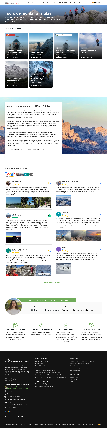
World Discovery (23, 417)
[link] (65, 308)
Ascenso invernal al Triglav (42, 368)
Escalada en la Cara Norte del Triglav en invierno (47, 372)
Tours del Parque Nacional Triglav (44, 386)
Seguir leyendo (10, 229)
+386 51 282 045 (35, 310)
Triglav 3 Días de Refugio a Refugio (44, 365)
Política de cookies (82, 424)
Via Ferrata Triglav (75, 370)
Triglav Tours (15, 424)
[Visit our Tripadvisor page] (14, 379)
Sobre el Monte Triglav (76, 365)
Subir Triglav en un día (41, 363)
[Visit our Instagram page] (10, 379)
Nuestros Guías (74, 379)
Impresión (91, 424)
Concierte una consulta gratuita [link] (83, 310)
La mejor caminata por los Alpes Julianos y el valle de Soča (50, 377)
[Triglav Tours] (17, 360)
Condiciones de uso (33, 424)
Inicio (23, 2)
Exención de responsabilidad (66, 424)
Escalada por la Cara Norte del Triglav (45, 370)
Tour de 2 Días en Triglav (41, 361)
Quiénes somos (74, 377)
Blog (79, 2)
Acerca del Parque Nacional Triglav (79, 363)
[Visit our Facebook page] (6, 379)
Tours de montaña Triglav (41, 384)
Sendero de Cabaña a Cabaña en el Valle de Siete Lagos (50, 375)
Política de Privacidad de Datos (48, 424)
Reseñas (23, 424)
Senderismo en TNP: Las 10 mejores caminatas (82, 361)
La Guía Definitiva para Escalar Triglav (80, 368)
